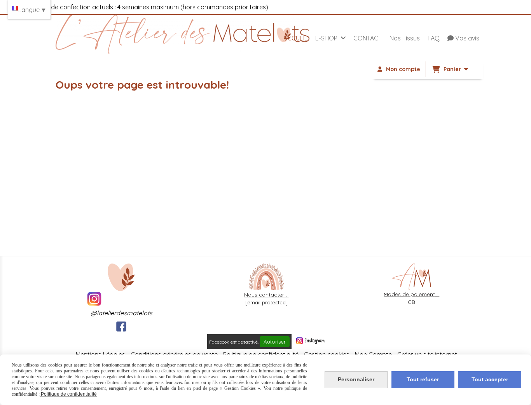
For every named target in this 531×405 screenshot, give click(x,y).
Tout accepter (490, 379)
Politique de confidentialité (68, 394)
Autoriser (275, 342)
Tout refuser (423, 379)
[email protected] (266, 302)
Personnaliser (356, 379)
